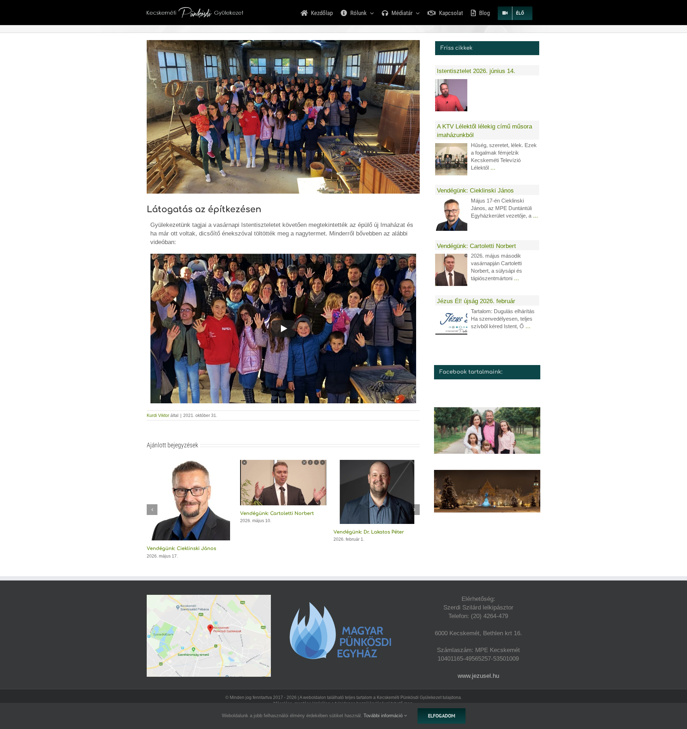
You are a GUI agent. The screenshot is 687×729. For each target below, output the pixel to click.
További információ (384, 715)
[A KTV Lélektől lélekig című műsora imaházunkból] (451, 159)
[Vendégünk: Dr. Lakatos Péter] (283, 463)
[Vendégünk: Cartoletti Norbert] (190, 463)
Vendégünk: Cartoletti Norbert (183, 513)
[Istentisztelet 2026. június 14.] (376, 463)
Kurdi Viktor (158, 415)
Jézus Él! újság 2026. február (476, 301)
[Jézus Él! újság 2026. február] (451, 325)
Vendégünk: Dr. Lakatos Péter (275, 532)
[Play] (283, 328)
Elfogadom (441, 716)
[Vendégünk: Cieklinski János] (451, 215)
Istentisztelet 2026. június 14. (367, 514)
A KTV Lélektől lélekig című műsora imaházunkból (484, 130)
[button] (152, 501)
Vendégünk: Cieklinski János (475, 190)
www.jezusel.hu (478, 659)
